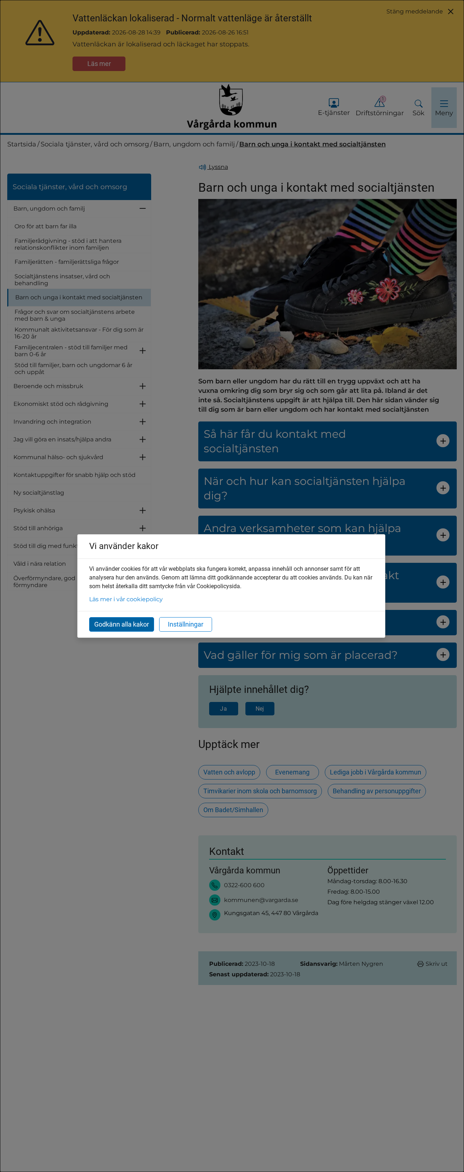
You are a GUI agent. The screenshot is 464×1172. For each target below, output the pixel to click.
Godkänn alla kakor (121, 624)
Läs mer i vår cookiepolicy (126, 599)
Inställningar (185, 624)
